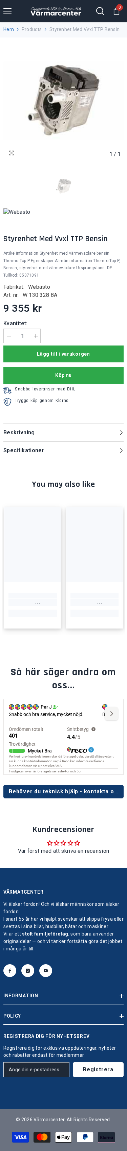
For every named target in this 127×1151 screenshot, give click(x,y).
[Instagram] (27, 970)
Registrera (98, 1069)
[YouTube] (45, 970)
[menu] (7, 11)
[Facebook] (9, 970)
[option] (63, 101)
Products (32, 29)
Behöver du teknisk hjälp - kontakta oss (65, 791)
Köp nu (63, 375)
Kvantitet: (15, 323)
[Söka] (100, 11)
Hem (8, 29)
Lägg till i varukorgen (63, 354)
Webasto (39, 287)
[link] (32, 603)
